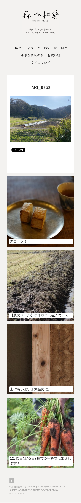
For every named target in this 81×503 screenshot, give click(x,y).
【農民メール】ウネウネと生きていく (39, 315)
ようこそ (33, 48)
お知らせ (50, 48)
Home (18, 48)
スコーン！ (18, 241)
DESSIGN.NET (16, 493)
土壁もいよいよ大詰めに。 (30, 389)
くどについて (40, 62)
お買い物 (54, 55)
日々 (64, 48)
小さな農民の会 (32, 55)
